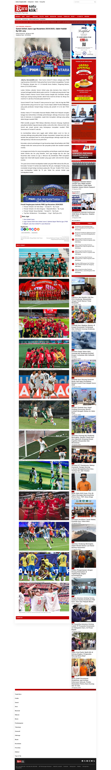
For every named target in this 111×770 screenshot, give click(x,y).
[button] (95, 2)
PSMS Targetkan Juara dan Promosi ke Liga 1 (30, 278)
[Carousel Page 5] (87, 157)
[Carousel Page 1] (80, 157)
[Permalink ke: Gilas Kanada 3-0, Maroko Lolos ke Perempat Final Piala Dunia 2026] (44, 597)
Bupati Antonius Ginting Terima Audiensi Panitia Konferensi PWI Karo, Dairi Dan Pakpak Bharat (83, 599)
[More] (38, 229)
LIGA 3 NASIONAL (26, 232)
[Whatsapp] (17, 91)
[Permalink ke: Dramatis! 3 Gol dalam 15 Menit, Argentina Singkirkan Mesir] (44, 536)
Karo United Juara (29, 219)
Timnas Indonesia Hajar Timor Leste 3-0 (28, 399)
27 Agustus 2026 (76, 549)
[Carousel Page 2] (82, 157)
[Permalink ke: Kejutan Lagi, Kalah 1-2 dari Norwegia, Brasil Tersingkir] (44, 566)
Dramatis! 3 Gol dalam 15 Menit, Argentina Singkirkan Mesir (33, 551)
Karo (73, 295)
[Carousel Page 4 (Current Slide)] (85, 157)
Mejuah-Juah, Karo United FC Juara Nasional (37, 224)
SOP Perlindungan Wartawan (45, 766)
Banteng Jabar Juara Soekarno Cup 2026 (28, 338)
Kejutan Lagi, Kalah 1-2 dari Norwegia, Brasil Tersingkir (31, 582)
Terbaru (90, 223)
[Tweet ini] (17, 84)
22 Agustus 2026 (76, 189)
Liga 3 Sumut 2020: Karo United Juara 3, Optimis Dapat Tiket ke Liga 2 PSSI (46, 221)
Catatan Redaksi (76, 180)
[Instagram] (30, 229)
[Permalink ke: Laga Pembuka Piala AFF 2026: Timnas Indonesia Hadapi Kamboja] (44, 506)
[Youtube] (35, 229)
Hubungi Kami (85, 766)
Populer (77, 223)
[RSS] (94, 761)
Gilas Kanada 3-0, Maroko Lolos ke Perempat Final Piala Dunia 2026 (35, 612)
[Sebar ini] (17, 80)
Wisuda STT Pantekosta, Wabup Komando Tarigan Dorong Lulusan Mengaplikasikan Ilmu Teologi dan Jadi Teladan (85, 233)
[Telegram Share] (17, 87)
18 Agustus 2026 (76, 217)
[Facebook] (22, 229)
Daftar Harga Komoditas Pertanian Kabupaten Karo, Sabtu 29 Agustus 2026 (84, 258)
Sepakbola (18, 35)
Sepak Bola (28, 26)
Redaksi (79, 766)
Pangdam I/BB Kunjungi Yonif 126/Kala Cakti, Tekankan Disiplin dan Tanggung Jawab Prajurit (84, 264)
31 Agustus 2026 (76, 304)
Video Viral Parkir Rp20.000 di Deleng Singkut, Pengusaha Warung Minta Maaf (82, 654)
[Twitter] (85, 761)
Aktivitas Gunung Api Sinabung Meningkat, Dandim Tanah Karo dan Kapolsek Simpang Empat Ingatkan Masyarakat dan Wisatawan (83, 439)
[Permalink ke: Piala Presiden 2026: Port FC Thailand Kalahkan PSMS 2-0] (44, 475)
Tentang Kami (73, 766)
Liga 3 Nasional (20, 26)
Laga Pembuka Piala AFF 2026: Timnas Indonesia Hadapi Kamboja (35, 521)
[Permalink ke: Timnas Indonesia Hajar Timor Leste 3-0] (44, 384)
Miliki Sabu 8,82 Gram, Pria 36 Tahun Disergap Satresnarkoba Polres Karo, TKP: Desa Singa (83, 495)
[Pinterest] (87, 761)
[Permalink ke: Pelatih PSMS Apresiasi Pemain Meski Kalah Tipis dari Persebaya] (44, 414)
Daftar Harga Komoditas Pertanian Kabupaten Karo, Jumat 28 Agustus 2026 (85, 270)
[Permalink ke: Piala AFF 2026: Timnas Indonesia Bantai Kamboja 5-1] (44, 445)
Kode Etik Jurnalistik (57, 766)
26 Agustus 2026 (76, 131)
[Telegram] (32, 229)
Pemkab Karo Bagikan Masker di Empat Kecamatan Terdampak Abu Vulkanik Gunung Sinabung (83, 327)
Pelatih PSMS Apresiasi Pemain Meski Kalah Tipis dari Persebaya (34, 430)
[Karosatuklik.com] (26, 9)
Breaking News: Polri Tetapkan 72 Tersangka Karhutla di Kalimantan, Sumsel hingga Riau (84, 127)
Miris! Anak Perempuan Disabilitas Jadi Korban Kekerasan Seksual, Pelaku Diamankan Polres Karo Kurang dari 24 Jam (83, 682)
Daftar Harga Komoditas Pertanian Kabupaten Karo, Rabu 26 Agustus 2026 (84, 245)
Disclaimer (66, 766)
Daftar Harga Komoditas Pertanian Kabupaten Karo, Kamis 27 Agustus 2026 (83, 154)
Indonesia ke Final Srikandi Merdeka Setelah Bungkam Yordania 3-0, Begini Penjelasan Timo (40, 369)
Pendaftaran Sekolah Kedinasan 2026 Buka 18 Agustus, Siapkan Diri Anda (83, 214)
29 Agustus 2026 (76, 444)
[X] (24, 229)
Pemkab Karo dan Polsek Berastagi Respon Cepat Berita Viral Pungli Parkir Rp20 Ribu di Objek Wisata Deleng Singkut (85, 227)
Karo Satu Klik (29, 766)
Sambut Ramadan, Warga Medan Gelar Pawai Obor (31, 238)
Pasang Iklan (19, 767)
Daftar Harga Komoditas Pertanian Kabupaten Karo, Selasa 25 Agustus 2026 (85, 239)
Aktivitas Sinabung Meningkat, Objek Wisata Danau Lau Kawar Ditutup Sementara (83, 545)
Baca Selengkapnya (76, 139)
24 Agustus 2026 (76, 687)
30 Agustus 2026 (76, 386)
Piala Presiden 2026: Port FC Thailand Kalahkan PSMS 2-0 (32, 490)
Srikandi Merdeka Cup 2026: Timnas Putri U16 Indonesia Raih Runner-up (36, 308)
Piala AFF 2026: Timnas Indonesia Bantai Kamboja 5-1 (32, 460)
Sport (23, 35)
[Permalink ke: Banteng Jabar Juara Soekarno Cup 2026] (44, 323)
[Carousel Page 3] (84, 157)
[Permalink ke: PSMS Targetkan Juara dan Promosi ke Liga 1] (44, 262)
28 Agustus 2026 (76, 472)
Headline (77, 123)
